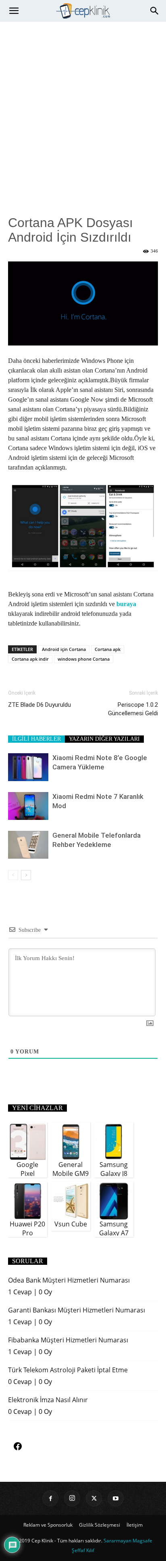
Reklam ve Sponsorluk (48, 1524)
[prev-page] (13, 875)
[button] (14, 11)
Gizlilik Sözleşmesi (99, 1524)
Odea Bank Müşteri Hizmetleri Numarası (69, 1280)
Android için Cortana (64, 649)
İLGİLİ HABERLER (36, 739)
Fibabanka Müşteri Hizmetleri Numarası (68, 1340)
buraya (126, 603)
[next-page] (26, 875)
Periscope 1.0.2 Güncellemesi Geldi (133, 709)
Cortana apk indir (30, 659)
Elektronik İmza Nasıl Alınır (48, 1399)
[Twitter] (94, 1498)
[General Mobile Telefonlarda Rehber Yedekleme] (28, 845)
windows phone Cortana (84, 659)
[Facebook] (50, 1498)
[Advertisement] (83, 109)
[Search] (154, 11)
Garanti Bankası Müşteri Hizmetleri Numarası (76, 1310)
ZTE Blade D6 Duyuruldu (39, 704)
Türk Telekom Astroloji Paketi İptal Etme (68, 1369)
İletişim (135, 1524)
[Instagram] (72, 1498)
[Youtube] (116, 1498)
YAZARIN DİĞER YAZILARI (104, 739)
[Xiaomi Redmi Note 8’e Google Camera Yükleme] (28, 767)
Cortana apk (107, 649)
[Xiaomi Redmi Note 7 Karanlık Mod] (28, 806)
